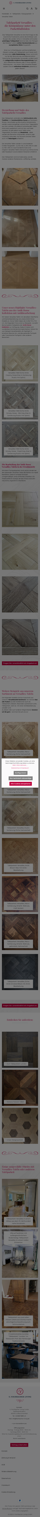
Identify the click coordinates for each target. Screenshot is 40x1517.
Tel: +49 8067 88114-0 (19, 1416)
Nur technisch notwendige (20, 778)
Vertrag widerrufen (19, 1445)
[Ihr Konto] (32, 8)
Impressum (6, 1485)
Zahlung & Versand (8, 1458)
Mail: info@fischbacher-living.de (19, 1418)
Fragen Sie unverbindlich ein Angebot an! (20, 663)
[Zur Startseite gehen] (20, 3)
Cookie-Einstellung (8, 1492)
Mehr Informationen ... (20, 765)
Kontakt (4, 1451)
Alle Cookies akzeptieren (21, 784)
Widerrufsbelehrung (9, 1471)
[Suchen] (27, 8)
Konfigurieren (20, 773)
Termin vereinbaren (19, 1438)
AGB (3, 1465)
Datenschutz (6, 1478)
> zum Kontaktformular (19, 1423)
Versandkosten (7, 1508)
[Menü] (4, 8)
